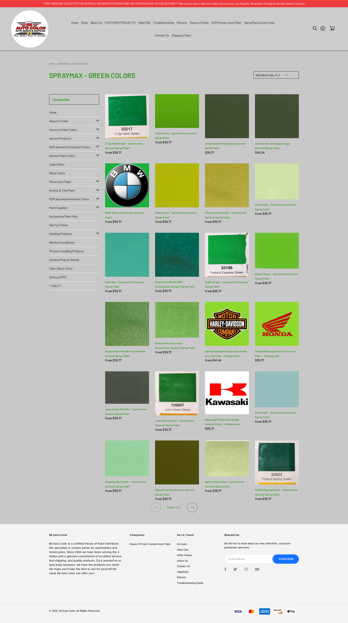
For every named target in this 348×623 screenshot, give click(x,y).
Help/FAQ (182, 571)
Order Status (184, 555)
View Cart (182, 549)
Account (182, 544)
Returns (181, 577)
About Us (182, 560)
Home (52, 63)
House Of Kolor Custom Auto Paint (150, 544)
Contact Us (183, 566)
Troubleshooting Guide (190, 582)
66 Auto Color (67, 610)
